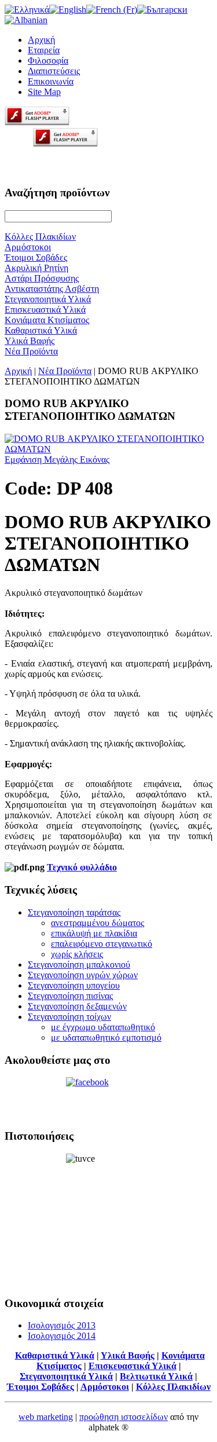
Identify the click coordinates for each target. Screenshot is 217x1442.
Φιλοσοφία (48, 60)
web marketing (46, 1417)
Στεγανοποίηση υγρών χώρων (83, 975)
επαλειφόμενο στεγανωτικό (101, 944)
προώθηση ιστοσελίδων (123, 1417)
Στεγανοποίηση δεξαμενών (77, 1006)
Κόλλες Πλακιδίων (173, 1387)
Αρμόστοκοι (104, 1387)
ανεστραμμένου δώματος (97, 923)
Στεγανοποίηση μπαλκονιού (79, 964)
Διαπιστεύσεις (54, 71)
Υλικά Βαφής (128, 1355)
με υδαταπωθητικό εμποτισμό (106, 1037)
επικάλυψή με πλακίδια (94, 933)
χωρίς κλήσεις (77, 954)
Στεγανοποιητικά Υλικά (66, 1376)
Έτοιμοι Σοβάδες (40, 1387)
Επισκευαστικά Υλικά (132, 1366)
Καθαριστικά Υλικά (54, 1355)
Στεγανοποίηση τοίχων (69, 1017)
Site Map (44, 92)
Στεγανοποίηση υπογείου (74, 985)
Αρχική (41, 40)
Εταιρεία (44, 50)
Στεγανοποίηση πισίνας (70, 996)
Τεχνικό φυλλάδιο (82, 867)
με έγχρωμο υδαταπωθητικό (103, 1027)
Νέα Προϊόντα (64, 371)
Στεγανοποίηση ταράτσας (74, 912)
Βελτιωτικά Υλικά (156, 1376)
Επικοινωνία (50, 81)
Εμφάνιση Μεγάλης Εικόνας (57, 459)
